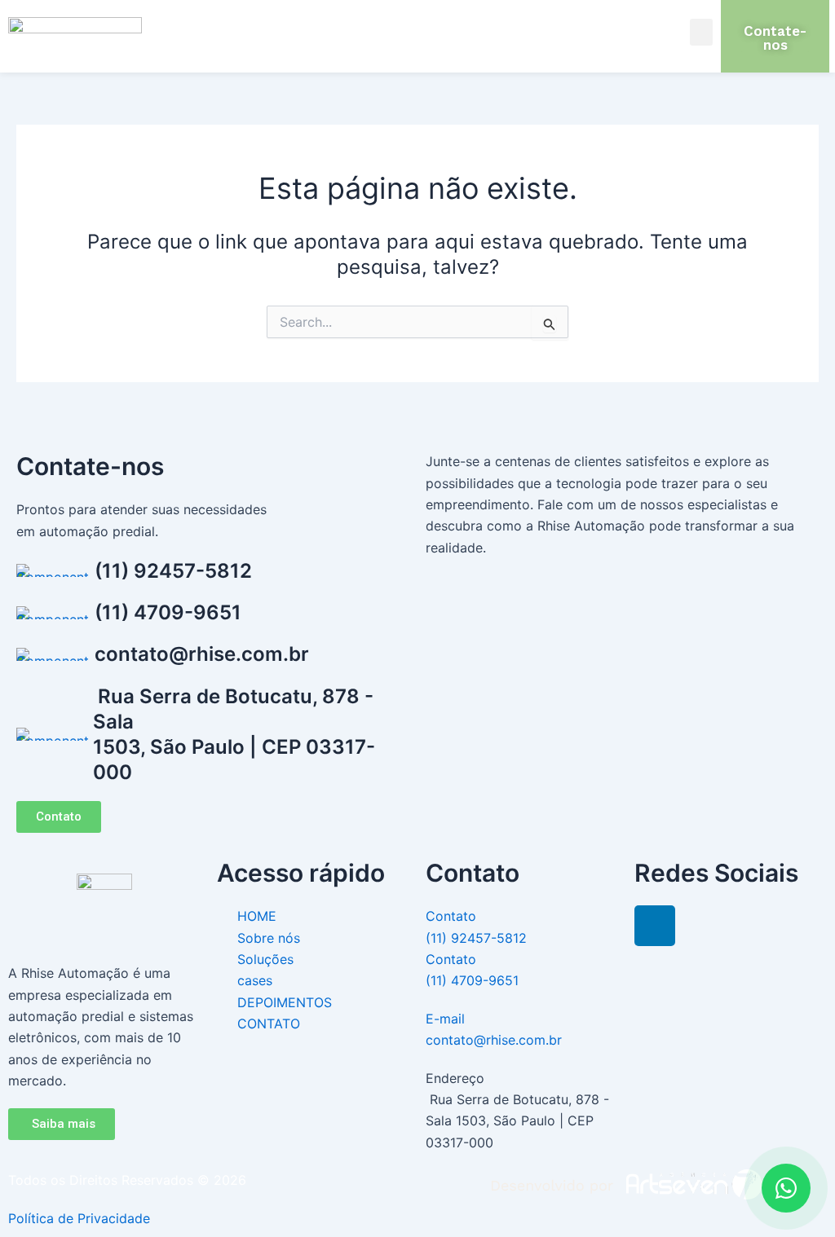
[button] (701, 32)
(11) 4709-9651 (168, 612)
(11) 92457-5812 (173, 571)
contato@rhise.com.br (202, 654)
